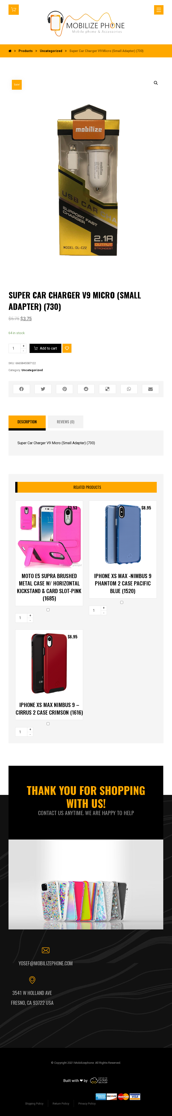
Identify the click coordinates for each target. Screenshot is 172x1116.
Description (27, 421)
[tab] (27, 423)
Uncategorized (32, 370)
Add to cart (48, 348)
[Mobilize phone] (86, 23)
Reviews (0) (65, 421)
